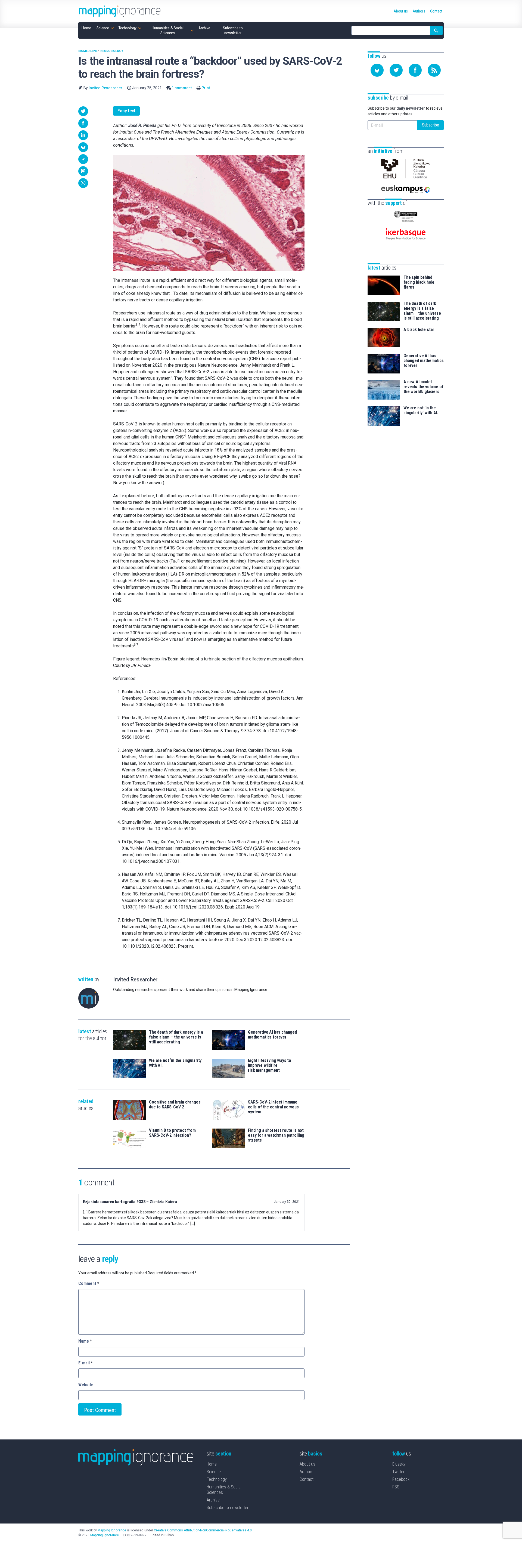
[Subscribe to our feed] (434, 70)
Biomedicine (87, 51)
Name (85, 1341)
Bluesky (399, 1464)
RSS (395, 1487)
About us (307, 1464)
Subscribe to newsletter (227, 1507)
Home (212, 1464)
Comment (88, 1283)
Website (86, 1384)
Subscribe (430, 125)
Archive (213, 1500)
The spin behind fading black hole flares (418, 282)
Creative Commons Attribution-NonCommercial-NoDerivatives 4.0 (203, 1530)
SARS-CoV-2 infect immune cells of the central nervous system (273, 1107)
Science (214, 1471)
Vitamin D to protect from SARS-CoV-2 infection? (172, 1133)
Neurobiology (111, 51)
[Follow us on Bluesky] (377, 70)
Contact (306, 1479)
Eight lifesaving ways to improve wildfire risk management (269, 1065)
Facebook (400, 1479)
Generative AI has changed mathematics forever (272, 1035)
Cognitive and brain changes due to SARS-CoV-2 (175, 1105)
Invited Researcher (105, 88)
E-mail (85, 1362)
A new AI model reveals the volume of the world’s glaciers (423, 386)
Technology (217, 1479)
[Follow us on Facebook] (415, 70)
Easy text (126, 110)
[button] (83, 111)
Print (205, 88)
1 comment (182, 88)
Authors (306, 1471)
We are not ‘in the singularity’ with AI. (176, 1063)
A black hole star (418, 329)
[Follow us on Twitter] (396, 70)
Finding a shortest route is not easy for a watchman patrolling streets (276, 1135)
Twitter (398, 1471)
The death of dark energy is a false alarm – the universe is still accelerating (176, 1037)
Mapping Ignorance (112, 1530)
